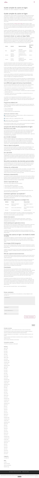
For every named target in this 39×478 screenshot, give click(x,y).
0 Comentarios (21, 9)
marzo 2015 (6, 450)
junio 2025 (5, 370)
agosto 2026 (6, 348)
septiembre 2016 (7, 422)
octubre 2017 (6, 401)
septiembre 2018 (7, 384)
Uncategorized (16, 9)
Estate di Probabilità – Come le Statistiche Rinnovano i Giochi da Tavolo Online (17, 329)
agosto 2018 (6, 385)
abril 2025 (5, 373)
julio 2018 (5, 387)
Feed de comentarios (7, 465)
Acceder (5, 462)
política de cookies (24, 475)
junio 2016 (5, 426)
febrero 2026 (6, 357)
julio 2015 (5, 444)
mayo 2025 (6, 371)
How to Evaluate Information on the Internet (11, 339)
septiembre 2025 (7, 365)
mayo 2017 (6, 409)
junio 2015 (5, 445)
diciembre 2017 (6, 398)
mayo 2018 (6, 390)
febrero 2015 (6, 452)
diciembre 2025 (6, 360)
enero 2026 (6, 359)
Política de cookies (25, 471)
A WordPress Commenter (8, 343)
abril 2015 (5, 448)
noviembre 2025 (6, 362)
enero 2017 (6, 415)
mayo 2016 (6, 428)
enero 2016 (6, 434)
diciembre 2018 (6, 379)
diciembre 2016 (6, 417)
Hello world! (16, 343)
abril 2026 (5, 354)
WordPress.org (6, 466)
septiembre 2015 (7, 441)
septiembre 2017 (7, 403)
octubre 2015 (6, 439)
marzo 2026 (6, 355)
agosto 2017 (6, 404)
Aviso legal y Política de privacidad (15, 471)
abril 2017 (5, 411)
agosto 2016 (6, 423)
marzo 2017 (6, 412)
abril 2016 (5, 430)
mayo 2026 (6, 352)
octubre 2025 (6, 363)
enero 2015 (6, 453)
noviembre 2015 (6, 437)
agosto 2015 (6, 442)
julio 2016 (5, 425)
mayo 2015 (6, 447)
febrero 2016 (6, 433)
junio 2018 (5, 389)
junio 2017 (5, 407)
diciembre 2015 (6, 436)
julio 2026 (5, 349)
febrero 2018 (6, 395)
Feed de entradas (7, 463)
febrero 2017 (6, 414)
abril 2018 (5, 392)
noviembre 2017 (6, 400)
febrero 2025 (6, 376)
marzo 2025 (6, 374)
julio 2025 (5, 368)
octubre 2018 (6, 382)
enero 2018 (6, 396)
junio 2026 (5, 351)
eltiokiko (6, 9)
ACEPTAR (19, 476)
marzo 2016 (6, 431)
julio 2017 (5, 406)
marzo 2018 (6, 393)
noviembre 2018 (6, 381)
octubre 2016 (6, 420)
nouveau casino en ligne (18, 23)
